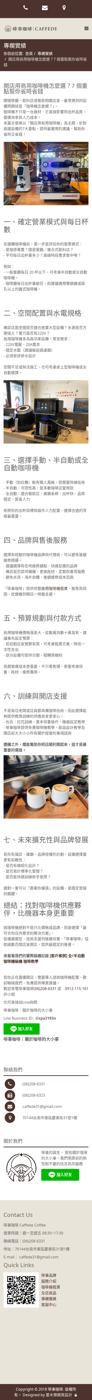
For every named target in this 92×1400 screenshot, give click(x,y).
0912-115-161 (76, 988)
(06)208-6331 (45, 988)
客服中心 (48, 1304)
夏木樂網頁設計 (59, 1394)
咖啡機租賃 (50, 1287)
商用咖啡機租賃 (54, 588)
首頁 (29, 53)
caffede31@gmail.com (42, 1106)
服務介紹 (48, 1281)
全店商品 (48, 1293)
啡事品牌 (48, 1275)
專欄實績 (45, 53)
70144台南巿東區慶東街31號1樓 (49, 1117)
